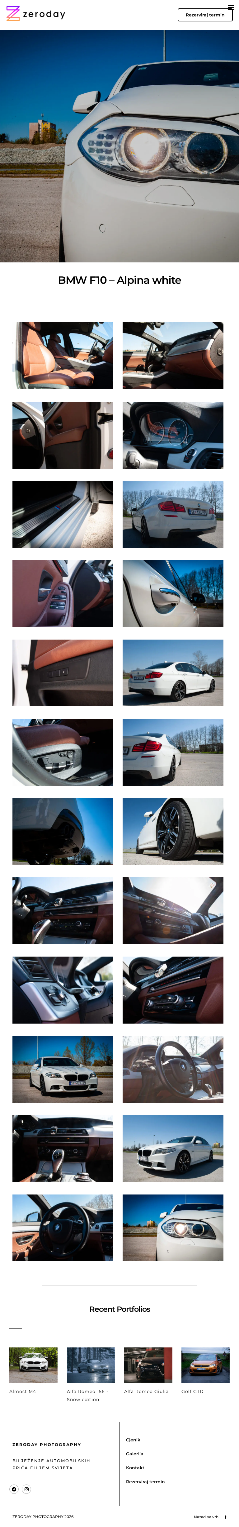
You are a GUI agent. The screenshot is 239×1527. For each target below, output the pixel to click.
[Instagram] (26, 1489)
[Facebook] (14, 1489)
